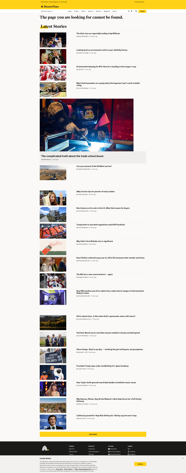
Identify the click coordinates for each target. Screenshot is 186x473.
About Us (71, 449)
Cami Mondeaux (83, 88)
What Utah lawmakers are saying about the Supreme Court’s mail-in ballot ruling (108, 84)
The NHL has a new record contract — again (94, 274)
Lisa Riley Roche (83, 211)
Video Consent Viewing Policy (83, 469)
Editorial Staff (73, 451)
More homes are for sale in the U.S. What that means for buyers (103, 208)
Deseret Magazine (54, 2)
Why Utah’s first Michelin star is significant (94, 241)
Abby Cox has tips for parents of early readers (95, 191)
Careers (71, 454)
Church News (63, 2)
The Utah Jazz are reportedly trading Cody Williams (98, 33)
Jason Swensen (83, 194)
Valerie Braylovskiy (84, 169)
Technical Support (94, 451)
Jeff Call (80, 69)
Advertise (91, 454)
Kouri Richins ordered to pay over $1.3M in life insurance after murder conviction (110, 258)
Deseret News (44, 2)
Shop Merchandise (115, 454)
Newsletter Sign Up (46, 11)
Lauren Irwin (82, 369)
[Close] (183, 458)
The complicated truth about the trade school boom (72, 156)
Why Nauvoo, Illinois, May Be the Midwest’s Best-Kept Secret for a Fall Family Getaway (108, 400)
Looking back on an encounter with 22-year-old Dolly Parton (101, 50)
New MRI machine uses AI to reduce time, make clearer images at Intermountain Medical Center (110, 292)
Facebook (132, 451)
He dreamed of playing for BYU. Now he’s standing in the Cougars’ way (106, 66)
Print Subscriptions (139, 2)
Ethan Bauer (47, 159)
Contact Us (92, 449)
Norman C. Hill (82, 352)
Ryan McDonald (83, 36)
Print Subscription (115, 451)
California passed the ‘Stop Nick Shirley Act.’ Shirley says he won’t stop (106, 415)
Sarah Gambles (83, 244)
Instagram (133, 454)
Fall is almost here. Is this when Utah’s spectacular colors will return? (105, 316)
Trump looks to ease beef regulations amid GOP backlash (100, 224)
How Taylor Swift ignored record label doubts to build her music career (106, 382)
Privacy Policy (68, 469)
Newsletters (113, 449)
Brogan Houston (83, 277)
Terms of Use (59, 469)
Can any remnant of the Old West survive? (94, 166)
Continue (140, 464)
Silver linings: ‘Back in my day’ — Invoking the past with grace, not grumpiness (109, 349)
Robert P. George (83, 53)
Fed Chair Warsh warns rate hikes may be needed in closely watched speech (108, 333)
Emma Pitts (81, 418)
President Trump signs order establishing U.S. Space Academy (102, 366)
